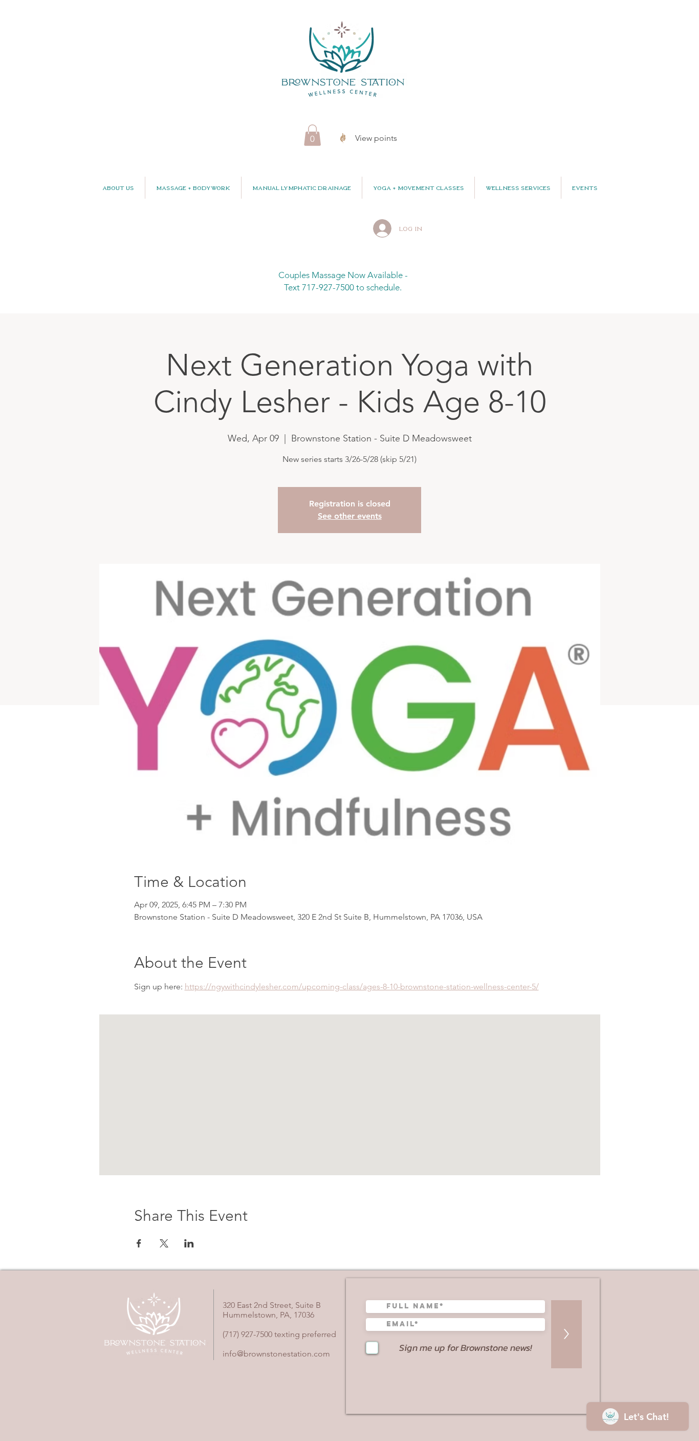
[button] (312, 135)
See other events (350, 516)
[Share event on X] (164, 1243)
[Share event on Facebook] (139, 1243)
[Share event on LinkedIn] (189, 1243)
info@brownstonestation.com (276, 1354)
